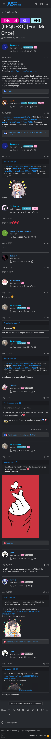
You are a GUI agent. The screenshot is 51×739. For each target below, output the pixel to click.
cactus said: (8, 162)
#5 (48, 243)
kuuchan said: (9, 462)
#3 (48, 156)
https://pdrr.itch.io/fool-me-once (24, 71)
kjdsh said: (8, 597)
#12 (47, 565)
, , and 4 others (22, 435)
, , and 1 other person (22, 642)
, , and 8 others (27, 133)
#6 (48, 268)
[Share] (45, 57)
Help (41, 736)
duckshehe (7, 38)
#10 (47, 398)
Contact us (33, 736)
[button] (4, 4)
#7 (48, 293)
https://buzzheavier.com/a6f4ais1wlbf (17, 117)
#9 (48, 353)
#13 (47, 592)
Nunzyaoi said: (9, 669)
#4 (48, 219)
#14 (47, 664)
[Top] (44, 736)
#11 (48, 457)
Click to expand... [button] (25, 690)
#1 (48, 57)
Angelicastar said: (11, 323)
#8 (48, 318)
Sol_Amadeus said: (11, 403)
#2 (48, 113)
